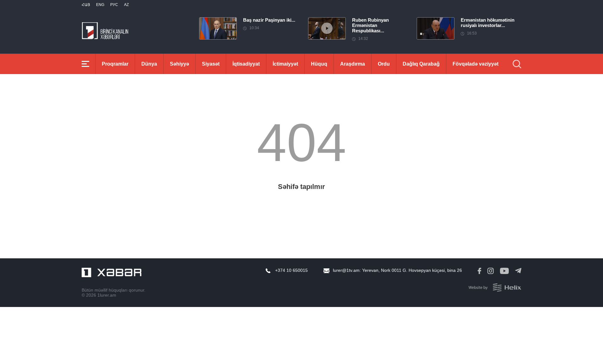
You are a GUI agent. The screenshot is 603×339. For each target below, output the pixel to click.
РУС (114, 5)
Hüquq (319, 64)
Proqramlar (115, 64)
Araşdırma (352, 64)
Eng (100, 5)
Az (126, 5)
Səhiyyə (179, 64)
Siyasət (211, 64)
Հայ (86, 5)
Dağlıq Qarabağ (421, 64)
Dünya (149, 64)
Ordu (384, 64)
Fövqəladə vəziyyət (475, 64)
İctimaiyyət (285, 64)
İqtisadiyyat (246, 64)
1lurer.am (106, 295)
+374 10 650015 (291, 270)
